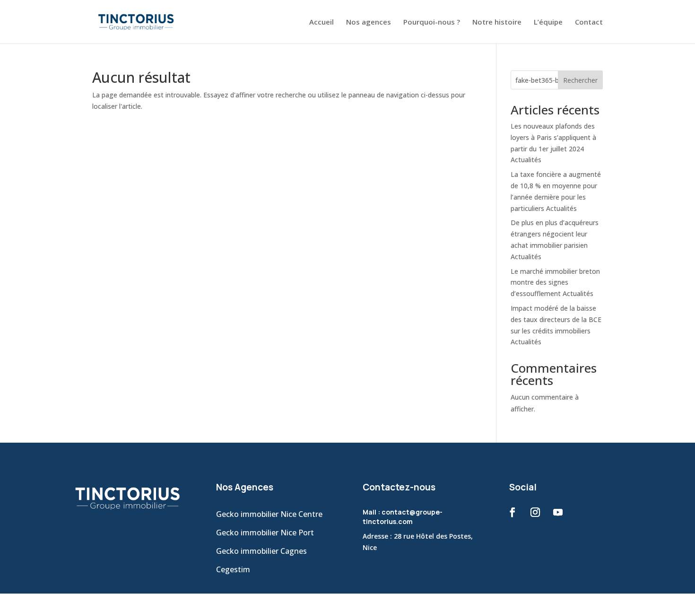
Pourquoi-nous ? (431, 22)
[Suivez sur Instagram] (535, 512)
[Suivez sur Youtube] (557, 512)
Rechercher (580, 80)
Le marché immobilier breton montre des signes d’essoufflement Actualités (555, 282)
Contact (589, 22)
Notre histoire (496, 22)
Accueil (321, 22)
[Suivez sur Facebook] (512, 512)
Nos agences (368, 22)
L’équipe (548, 22)
